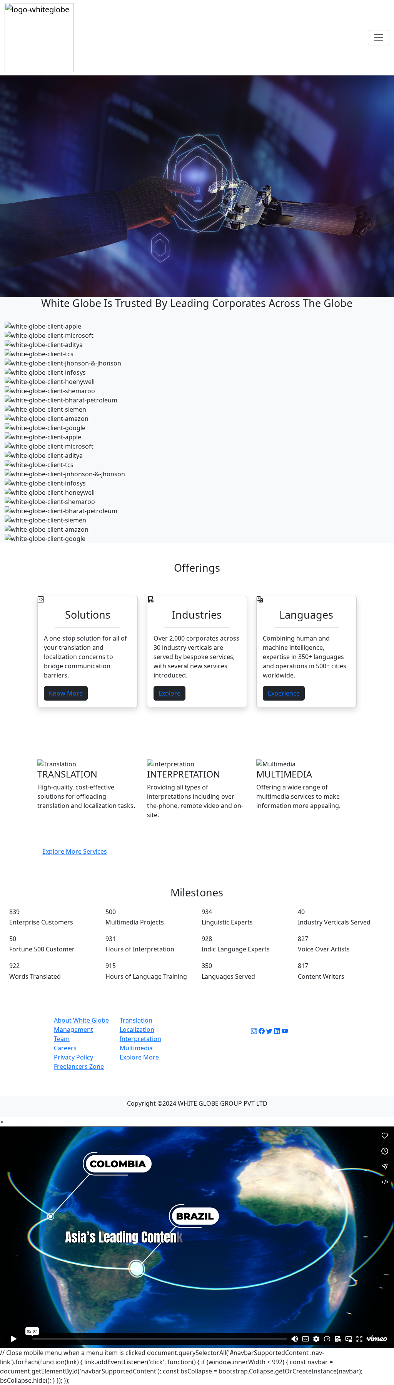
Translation (136, 1020)
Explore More (139, 1057)
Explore (169, 693)
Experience (284, 693)
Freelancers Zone (79, 1066)
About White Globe (81, 1020)
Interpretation (140, 1039)
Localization (137, 1029)
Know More (66, 693)
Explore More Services (74, 851)
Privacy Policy (73, 1057)
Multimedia (136, 1048)
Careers (65, 1048)
